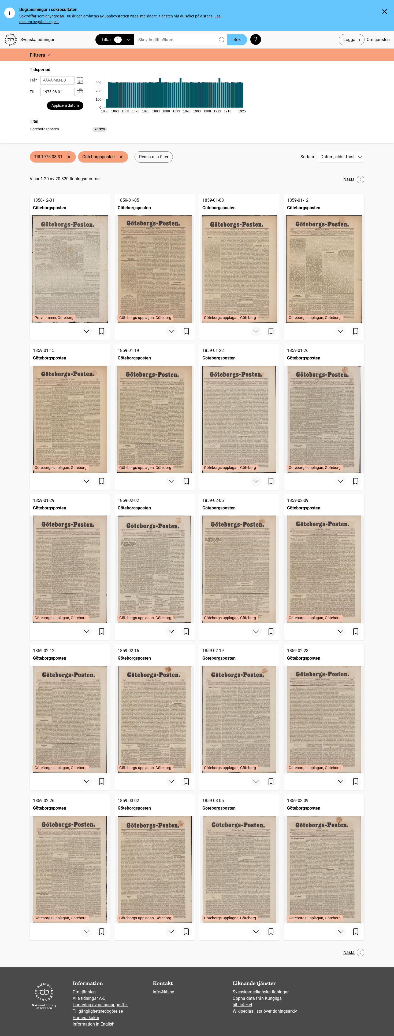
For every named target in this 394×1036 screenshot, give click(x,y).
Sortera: (307, 156)
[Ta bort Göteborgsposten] (121, 157)
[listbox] (68, 129)
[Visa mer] (86, 331)
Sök (237, 39)
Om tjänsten (378, 39)
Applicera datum (65, 105)
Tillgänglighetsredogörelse (98, 1011)
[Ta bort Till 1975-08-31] (69, 157)
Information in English (93, 1024)
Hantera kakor (86, 1017)
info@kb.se (163, 991)
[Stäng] (385, 11)
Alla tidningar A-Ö (89, 998)
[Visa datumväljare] (80, 80)
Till (32, 92)
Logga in (351, 39)
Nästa (349, 179)
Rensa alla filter (153, 156)
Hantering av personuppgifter (100, 1004)
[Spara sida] (101, 331)
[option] (68, 129)
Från (34, 80)
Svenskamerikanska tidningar (261, 991)
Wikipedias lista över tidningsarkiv (265, 1011)
